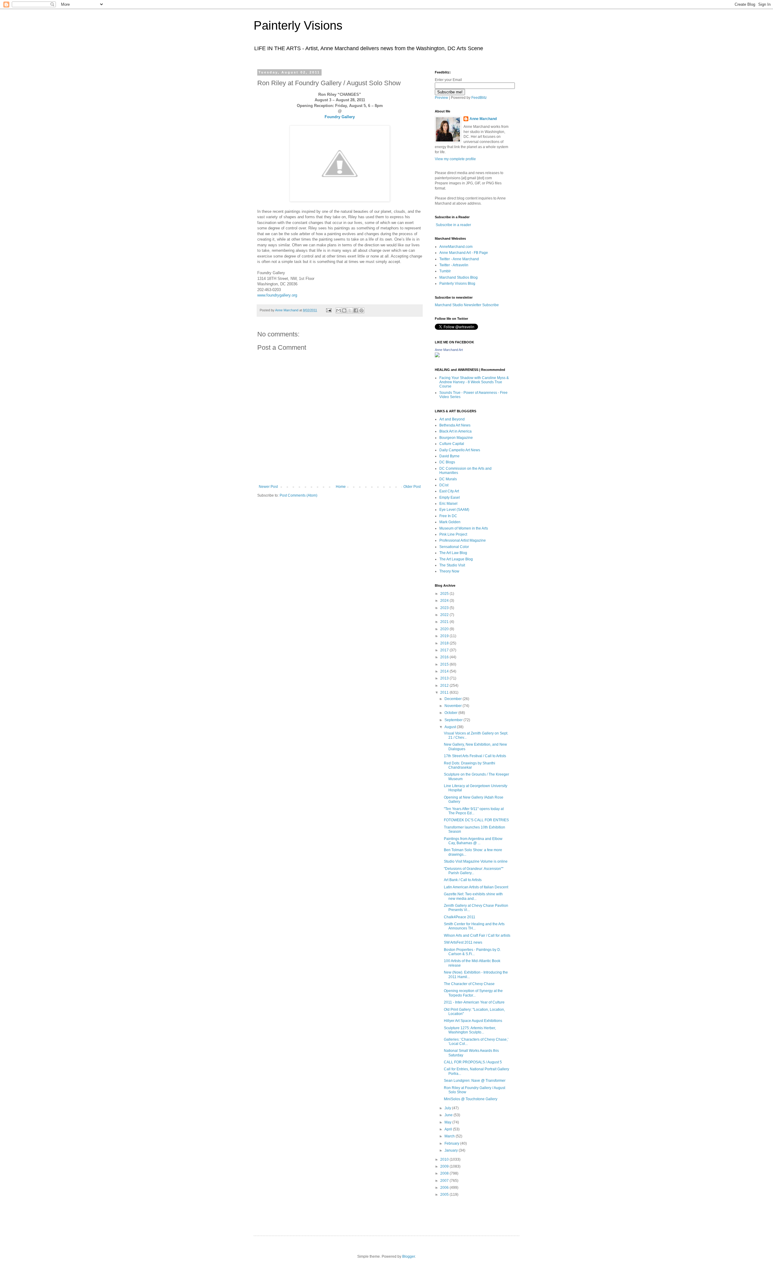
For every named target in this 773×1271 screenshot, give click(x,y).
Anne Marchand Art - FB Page (463, 253)
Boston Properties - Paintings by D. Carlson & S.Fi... (472, 952)
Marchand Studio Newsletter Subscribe (467, 305)
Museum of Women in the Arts (463, 528)
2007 (445, 1181)
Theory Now (449, 571)
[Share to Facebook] (356, 310)
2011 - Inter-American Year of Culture (474, 1002)
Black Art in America (455, 431)
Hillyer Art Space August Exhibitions (473, 1021)
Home (341, 487)
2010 (445, 1159)
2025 (445, 594)
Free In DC (448, 516)
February (452, 1143)
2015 (445, 664)
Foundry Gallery (340, 117)
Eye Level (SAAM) (454, 509)
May (448, 1122)
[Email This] (338, 310)
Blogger (408, 1256)
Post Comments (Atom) (298, 495)
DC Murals (448, 479)
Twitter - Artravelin (453, 265)
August (450, 727)
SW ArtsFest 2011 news (463, 942)
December (453, 699)
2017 (445, 650)
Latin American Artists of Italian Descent (476, 887)
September (453, 720)
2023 (445, 608)
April (448, 1129)
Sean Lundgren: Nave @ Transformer (474, 1080)
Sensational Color (454, 547)
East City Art (449, 491)
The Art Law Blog (453, 553)
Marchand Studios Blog (458, 277)
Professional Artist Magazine (462, 540)
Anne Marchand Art (449, 350)
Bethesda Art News (454, 425)
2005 (445, 1194)
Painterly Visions (298, 25)
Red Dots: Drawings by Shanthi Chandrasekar (469, 765)
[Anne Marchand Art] (437, 356)
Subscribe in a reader (453, 225)
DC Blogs (447, 462)
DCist (443, 485)
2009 (445, 1166)
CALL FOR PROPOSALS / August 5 (473, 1062)
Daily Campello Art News (459, 450)
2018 (445, 643)
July (448, 1108)
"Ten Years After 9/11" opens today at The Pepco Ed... (474, 811)
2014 (445, 671)
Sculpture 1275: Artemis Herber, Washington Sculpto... (470, 1030)
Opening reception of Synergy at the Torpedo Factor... (473, 993)
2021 (445, 622)
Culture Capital (451, 444)
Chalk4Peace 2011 (459, 917)
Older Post (412, 487)
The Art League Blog (456, 559)
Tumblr (445, 271)
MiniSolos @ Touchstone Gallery (470, 1099)
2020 (445, 629)
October (451, 713)
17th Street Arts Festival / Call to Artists (475, 756)
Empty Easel (449, 497)
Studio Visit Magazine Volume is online (476, 861)
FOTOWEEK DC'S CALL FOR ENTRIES (476, 820)
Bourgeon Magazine (456, 438)
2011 (445, 692)
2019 (445, 636)
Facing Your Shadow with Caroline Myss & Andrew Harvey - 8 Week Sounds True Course (474, 382)
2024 (445, 600)
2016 (445, 657)
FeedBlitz (479, 98)
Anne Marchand (483, 119)
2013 (445, 678)
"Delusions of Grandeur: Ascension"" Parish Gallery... (473, 871)
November (453, 706)
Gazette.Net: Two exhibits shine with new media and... (473, 896)
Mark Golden (449, 522)
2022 (445, 615)
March (450, 1136)
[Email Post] (328, 310)
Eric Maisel (448, 503)
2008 (445, 1173)
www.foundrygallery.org (277, 295)
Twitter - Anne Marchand (459, 259)
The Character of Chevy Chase (469, 984)
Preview (441, 98)
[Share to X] (350, 310)
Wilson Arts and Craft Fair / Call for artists (477, 935)
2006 (445, 1187)
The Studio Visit (452, 565)
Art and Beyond (452, 419)
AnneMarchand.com (456, 247)
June (449, 1115)
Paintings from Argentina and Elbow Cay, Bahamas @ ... (473, 841)
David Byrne (449, 456)
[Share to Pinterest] (361, 310)
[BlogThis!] (344, 310)
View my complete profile (455, 159)
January (451, 1150)
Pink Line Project (453, 534)
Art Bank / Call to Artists (463, 880)
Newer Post (268, 487)
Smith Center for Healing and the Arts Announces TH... (474, 926)
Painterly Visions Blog (457, 283)
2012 (445, 685)
